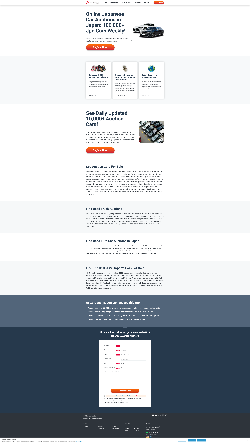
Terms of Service (120, 395)
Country (106, 363)
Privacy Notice (132, 395)
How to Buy (114, 426)
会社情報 (114, 430)
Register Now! (100, 47)
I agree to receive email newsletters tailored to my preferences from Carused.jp (124, 398)
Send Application (125, 391)
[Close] (247, 440)
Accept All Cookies (201, 440)
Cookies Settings (182, 440)
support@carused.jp (153, 434)
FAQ (85, 428)
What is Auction (114, 2)
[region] (125, 440)
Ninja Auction (101, 430)
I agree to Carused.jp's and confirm (123, 395)
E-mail (105, 349)
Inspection (146, 2)
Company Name (107, 358)
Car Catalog (100, 426)
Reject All (192, 440)
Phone (105, 354)
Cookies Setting (87, 430)
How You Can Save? (126, 2)
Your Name (106, 345)
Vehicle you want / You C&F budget (112, 372)
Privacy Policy (101, 428)
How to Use (91, 95)
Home (105, 2)
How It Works (137, 2)
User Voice (144, 95)
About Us (86, 426)
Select (122, 363)
